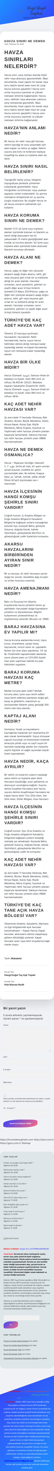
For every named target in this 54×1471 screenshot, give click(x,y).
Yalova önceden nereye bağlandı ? (17, 1177)
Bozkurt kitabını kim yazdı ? (15, 1191)
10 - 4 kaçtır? (9, 1108)
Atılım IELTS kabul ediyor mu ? (16, 1197)
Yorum (5, 1025)
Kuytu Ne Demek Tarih (13, 1350)
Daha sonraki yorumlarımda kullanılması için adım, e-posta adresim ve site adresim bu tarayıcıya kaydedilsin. (26, 1099)
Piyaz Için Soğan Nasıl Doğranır (16, 1341)
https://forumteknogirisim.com (16, 1139)
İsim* (5, 1057)
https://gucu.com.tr (10, 1143)
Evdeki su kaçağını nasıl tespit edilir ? (18, 1163)
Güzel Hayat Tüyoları (36, 10)
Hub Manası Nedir (14, 984)
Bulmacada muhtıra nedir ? (14, 1170)
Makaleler (16, 958)
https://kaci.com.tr (44, 1139)
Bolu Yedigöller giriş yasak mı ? (16, 1204)
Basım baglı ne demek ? (13, 1225)
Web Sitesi (7, 1082)
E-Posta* (7, 1070)
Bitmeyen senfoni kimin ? (14, 1218)
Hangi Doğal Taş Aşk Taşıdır (20, 975)
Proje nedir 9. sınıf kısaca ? (14, 1211)
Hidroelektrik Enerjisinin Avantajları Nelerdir (21, 1358)
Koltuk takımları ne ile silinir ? (15, 1184)
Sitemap (26, 1143)
